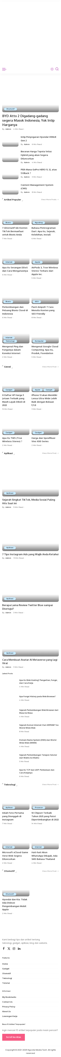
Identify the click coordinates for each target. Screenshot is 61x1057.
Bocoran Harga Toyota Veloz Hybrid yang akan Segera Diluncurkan (36, 155)
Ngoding (39, 223)
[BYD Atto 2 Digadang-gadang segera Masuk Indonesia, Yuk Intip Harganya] (30, 93)
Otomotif (10, 109)
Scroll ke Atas (13, 1037)
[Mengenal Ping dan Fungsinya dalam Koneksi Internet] (15, 333)
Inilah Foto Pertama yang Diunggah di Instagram (13, 816)
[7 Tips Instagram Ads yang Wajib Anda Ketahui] (30, 531)
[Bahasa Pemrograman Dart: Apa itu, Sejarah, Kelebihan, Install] (45, 214)
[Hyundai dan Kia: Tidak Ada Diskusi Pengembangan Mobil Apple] (15, 886)
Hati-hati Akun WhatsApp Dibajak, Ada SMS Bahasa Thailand (44, 855)
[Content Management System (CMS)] (10, 188)
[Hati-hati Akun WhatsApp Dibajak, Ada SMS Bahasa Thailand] (45, 839)
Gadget (9, 390)
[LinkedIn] (19, 948)
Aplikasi (8, 453)
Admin (8, 129)
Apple (37, 262)
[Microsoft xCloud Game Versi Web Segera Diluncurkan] (15, 839)
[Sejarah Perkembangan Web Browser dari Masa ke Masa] (9, 713)
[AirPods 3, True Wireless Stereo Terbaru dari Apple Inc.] (45, 254)
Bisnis (8, 223)
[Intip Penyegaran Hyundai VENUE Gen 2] (10, 140)
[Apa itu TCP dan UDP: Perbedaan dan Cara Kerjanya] (9, 773)
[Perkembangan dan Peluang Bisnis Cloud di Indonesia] (15, 293)
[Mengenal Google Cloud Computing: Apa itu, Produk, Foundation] (45, 333)
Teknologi (10, 341)
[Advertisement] (30, 32)
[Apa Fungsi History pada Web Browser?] (9, 698)
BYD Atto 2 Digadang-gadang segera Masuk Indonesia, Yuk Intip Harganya (28, 120)
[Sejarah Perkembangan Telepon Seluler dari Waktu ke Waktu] (9, 758)
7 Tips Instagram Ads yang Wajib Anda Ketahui (30, 554)
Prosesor (39, 808)
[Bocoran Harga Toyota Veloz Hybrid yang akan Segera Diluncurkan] (10, 156)
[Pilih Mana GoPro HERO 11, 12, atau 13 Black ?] (10, 173)
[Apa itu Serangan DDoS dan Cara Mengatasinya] (15, 254)
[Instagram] (14, 948)
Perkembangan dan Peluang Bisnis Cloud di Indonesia (15, 310)
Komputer (39, 341)
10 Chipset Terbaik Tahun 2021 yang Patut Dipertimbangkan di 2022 (45, 816)
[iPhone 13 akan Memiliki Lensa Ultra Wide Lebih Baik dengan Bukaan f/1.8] (45, 381)
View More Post (49, 367)
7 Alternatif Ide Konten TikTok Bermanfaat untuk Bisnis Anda (14, 231)
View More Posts (48, 199)
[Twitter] (8, 948)
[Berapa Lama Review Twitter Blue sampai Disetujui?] (30, 582)
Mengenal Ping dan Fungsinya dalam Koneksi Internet (12, 350)
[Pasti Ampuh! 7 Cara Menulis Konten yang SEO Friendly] (45, 293)
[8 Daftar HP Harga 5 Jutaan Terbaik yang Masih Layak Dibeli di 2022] (15, 381)
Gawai (7, 366)
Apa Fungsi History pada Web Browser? (37, 696)
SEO (37, 302)
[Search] (57, 69)
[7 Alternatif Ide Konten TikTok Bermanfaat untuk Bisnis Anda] (15, 214)
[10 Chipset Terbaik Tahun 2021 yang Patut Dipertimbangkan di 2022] (45, 799)
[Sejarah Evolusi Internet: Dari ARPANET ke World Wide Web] (9, 728)
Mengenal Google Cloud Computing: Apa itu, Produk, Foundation (45, 350)
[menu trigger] (5, 69)
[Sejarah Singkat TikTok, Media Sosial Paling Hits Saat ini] (30, 477)
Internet (9, 262)
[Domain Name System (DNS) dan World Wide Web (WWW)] (9, 743)
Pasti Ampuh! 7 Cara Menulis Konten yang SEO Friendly (43, 310)
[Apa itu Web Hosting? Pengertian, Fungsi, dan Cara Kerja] (9, 683)
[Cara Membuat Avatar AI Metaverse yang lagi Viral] (30, 637)
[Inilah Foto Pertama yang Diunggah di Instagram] (15, 799)
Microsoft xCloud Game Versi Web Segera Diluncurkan (15, 855)
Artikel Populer (12, 199)
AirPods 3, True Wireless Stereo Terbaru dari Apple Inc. (45, 271)
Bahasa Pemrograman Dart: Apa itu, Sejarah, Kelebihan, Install (44, 231)
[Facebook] (3, 948)
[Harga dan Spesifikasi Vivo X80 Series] (45, 424)
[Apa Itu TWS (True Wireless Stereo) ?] (15, 424)
